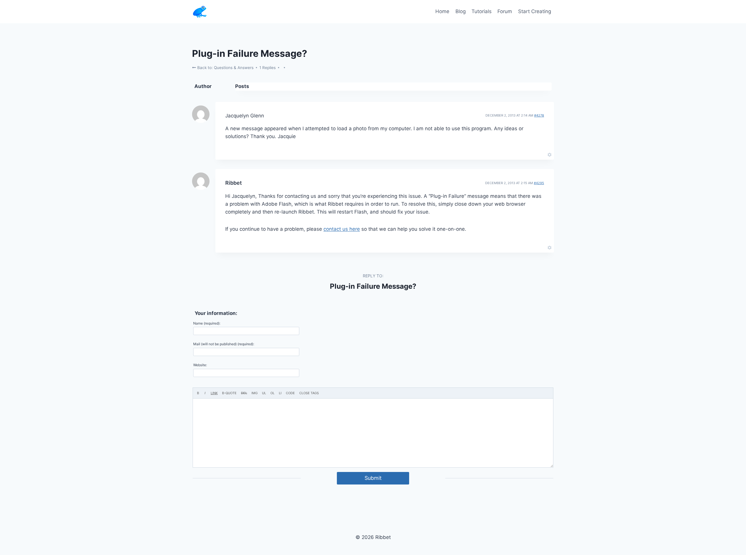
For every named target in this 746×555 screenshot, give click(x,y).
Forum (504, 11)
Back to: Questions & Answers (225, 67)
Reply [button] (539, 154)
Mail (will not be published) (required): (223, 344)
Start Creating (534, 11)
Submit (373, 478)
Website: (200, 365)
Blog (460, 11)
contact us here (341, 229)
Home (442, 11)
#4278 (539, 115)
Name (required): (206, 323)
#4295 (539, 183)
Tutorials (481, 11)
